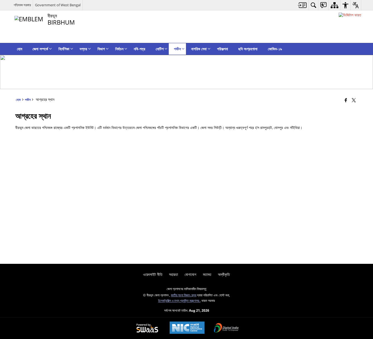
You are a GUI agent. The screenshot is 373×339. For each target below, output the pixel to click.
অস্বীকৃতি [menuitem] (224, 274)
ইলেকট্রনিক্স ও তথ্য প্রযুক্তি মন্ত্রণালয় (179, 300)
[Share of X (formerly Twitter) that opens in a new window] (353, 100)
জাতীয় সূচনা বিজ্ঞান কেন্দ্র (183, 295)
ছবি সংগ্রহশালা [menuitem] (247, 48)
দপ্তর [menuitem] (83, 48)
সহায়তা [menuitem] (173, 274)
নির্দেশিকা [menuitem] (63, 48)
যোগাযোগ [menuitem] (190, 274)
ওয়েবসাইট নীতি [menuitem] (152, 274)
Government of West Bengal (58, 4)
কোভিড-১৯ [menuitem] (275, 48)
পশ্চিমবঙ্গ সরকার (22, 4)
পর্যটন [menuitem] (177, 48)
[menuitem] (302, 5)
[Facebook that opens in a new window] (345, 100)
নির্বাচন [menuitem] (119, 48)
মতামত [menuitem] (207, 274)
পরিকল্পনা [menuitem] (222, 48)
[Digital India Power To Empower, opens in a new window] (226, 328)
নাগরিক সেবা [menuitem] (199, 48)
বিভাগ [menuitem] (101, 48)
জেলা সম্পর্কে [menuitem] (40, 48)
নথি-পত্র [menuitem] (139, 48)
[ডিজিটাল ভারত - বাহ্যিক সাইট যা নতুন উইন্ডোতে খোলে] (350, 14)
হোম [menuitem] (19, 48)
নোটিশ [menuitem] (160, 48)
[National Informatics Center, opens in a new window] (187, 328)
